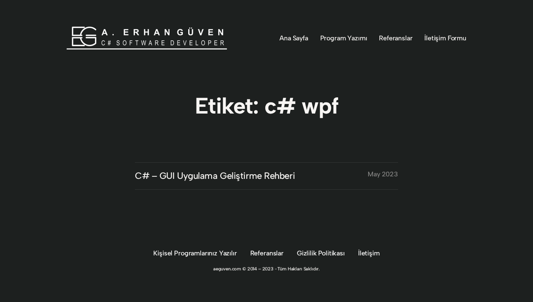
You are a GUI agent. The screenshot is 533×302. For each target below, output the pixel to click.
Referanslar (267, 253)
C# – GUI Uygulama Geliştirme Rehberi (215, 175)
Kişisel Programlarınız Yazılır (195, 253)
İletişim (369, 253)
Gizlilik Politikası (321, 253)
